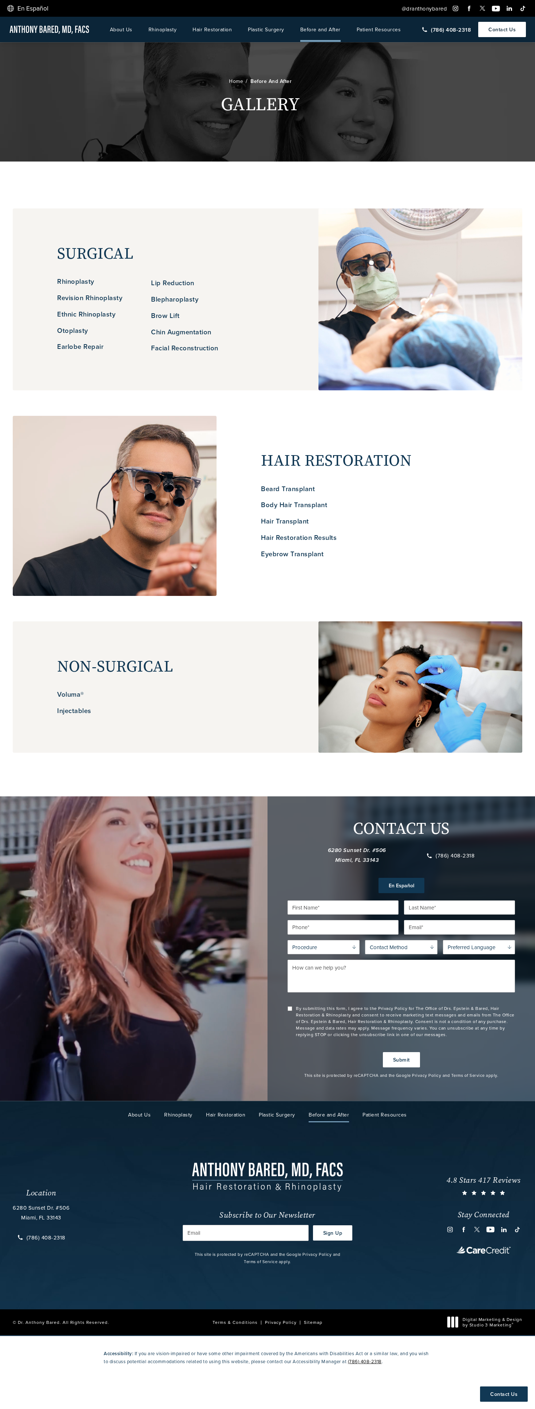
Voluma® (70, 694)
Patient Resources (379, 29)
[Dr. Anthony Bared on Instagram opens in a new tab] (455, 8)
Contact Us (502, 29)
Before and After (320, 29)
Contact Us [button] (504, 1394)
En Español (401, 885)
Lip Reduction (172, 283)
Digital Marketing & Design (492, 1322)
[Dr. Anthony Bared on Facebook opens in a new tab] (469, 8)
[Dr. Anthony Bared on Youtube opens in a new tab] (496, 8)
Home (236, 81)
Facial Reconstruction (184, 348)
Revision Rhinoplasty (89, 298)
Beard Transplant (288, 489)
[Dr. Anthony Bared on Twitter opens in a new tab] (482, 8)
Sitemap (313, 1322)
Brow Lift (165, 316)
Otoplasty (72, 330)
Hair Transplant (285, 521)
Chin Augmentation (181, 332)
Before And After (271, 81)
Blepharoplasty (174, 299)
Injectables (74, 711)
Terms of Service (468, 1075)
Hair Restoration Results (299, 537)
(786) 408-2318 (455, 855)
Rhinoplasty (162, 29)
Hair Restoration (212, 29)
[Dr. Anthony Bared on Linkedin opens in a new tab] (509, 8)
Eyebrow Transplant (292, 554)
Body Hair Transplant (294, 505)
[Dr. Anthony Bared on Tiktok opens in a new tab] (523, 8)
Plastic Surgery (266, 29)
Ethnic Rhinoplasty (86, 314)
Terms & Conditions (235, 1322)
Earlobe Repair (80, 346)
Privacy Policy (426, 1075)
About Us (121, 29)
